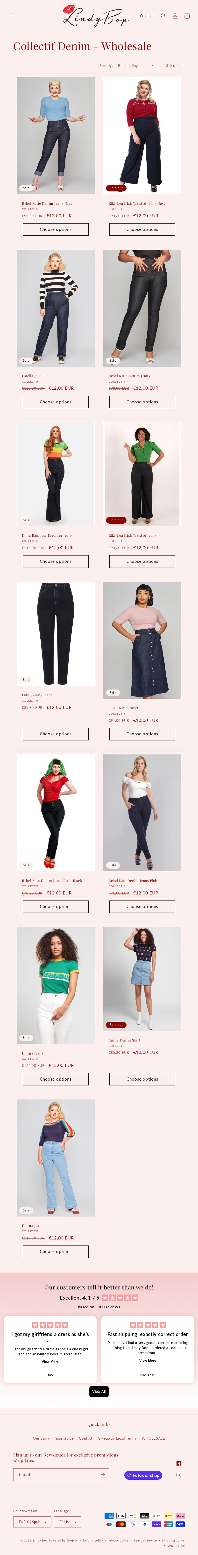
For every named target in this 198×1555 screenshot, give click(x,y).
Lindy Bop (40, 1540)
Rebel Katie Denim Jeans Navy (47, 203)
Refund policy (93, 1540)
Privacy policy (118, 1540)
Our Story (41, 1438)
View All (99, 1391)
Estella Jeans (32, 376)
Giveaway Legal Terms (117, 1438)
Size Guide (64, 1438)
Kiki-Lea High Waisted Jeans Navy (137, 203)
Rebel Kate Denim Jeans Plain (133, 881)
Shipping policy (173, 1540)
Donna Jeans (32, 1053)
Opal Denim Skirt (123, 708)
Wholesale (149, 16)
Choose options (55, 229)
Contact (85, 1438)
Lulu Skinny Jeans (37, 695)
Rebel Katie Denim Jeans (129, 376)
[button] (11, 16)
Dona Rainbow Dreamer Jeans (47, 535)
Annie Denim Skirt (124, 1040)
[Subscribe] (103, 1474)
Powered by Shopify (63, 1540)
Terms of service (145, 1540)
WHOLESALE (153, 1438)
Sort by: (106, 65)
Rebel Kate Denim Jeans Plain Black (52, 881)
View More (50, 1362)
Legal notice (176, 1545)
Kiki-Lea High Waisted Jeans (132, 535)
